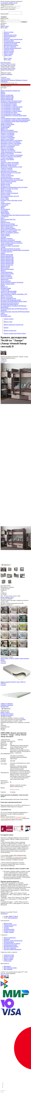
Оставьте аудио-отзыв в (7, 713)
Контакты (6, 33)
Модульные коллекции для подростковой (12, 180)
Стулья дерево (4, 204)
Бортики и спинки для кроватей (9, 193)
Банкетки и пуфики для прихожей (10, 245)
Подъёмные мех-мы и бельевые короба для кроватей (15, 250)
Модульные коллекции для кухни (10, 196)
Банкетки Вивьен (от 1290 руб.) (9, 225)
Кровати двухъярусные (7, 95)
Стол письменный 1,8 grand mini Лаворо (11, 106)
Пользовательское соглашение (12, 42)
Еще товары (4, 314)
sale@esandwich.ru (13, 918)
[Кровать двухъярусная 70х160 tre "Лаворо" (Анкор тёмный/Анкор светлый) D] (3, 571)
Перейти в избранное (6, 74)
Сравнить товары (5, 78)
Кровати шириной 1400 (7, 259)
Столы (2, 202)
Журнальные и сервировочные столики (11, 166)
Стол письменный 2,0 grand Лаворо (10, 109)
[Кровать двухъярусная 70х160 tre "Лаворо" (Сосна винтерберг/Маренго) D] (5, 655)
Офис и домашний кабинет (8, 228)
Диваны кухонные (6, 203)
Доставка (6, 927)
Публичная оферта (9, 40)
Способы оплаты (8, 926)
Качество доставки (9, 51)
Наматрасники (5, 279)
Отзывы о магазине (9, 930)
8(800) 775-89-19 (5, 712)
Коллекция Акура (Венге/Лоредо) (10, 303)
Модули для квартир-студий (8, 298)
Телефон (3, 6)
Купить (3, 362)
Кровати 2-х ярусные (6, 183)
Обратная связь (5, 975)
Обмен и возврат (8, 54)
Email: (3, 20)
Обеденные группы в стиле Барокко (10, 142)
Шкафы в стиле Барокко (7, 153)
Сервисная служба (9, 49)
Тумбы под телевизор (6, 168)
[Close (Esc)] (1, 1090)
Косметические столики (7, 273)
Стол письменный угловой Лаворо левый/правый (14, 121)
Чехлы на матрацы (6, 281)
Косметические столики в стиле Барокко (12, 155)
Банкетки (3, 221)
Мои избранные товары (10, 967)
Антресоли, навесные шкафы (9, 291)
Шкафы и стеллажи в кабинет (9, 231)
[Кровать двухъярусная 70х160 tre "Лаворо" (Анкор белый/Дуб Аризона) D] (23, 613)
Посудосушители (5, 209)
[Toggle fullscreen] (2, 1090)
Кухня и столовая (5, 194)
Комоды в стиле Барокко (7, 159)
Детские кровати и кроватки (8, 181)
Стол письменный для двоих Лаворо (11, 114)
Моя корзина (7, 966)
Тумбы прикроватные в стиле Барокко (11, 152)
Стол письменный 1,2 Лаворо (9, 105)
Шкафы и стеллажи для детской (9, 188)
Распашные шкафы (6, 125)
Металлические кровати (7, 269)
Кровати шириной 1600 (7, 98)
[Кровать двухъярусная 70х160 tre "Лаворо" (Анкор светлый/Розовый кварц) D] (5, 630)
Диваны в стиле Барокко (7, 149)
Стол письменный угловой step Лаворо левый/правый (15, 120)
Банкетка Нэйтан (5, 222)
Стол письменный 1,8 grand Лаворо (10, 108)
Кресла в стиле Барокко (7, 147)
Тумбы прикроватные (6, 123)
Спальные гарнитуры (6, 251)
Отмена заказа (8, 55)
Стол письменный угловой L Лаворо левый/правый (15, 118)
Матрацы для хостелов (7, 297)
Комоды (3, 92)
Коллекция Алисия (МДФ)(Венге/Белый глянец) (14, 301)
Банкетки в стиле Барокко (8, 146)
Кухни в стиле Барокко (7, 136)
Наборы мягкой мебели (7, 226)
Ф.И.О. (3, 7)
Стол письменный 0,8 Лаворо (9, 103)
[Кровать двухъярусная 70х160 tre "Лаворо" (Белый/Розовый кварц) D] (14, 638)
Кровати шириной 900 (7, 256)
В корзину (3, 663)
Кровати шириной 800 (7, 99)
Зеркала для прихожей (7, 244)
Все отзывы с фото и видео (8, 65)
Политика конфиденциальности (12, 48)
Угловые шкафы (5, 127)
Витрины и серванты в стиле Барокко (11, 156)
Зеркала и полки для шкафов (8, 292)
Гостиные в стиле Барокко (8, 137)
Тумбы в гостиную (6, 174)
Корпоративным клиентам (11, 45)
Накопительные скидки (10, 35)
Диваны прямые (5, 213)
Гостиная (3, 161)
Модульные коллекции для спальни (10, 248)
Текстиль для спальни (6, 278)
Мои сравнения (8, 969)
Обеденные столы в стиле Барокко (10, 144)
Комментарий (4, 14)
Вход (2, 62)
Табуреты (3, 206)
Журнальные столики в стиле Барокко (11, 143)
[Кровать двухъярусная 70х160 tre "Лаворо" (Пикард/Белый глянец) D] (14, 647)
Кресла (2, 218)
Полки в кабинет (5, 234)
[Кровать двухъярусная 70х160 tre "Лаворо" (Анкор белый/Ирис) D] (14, 621)
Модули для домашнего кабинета (10, 232)
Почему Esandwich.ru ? (10, 36)
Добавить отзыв (9, 597)
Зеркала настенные (6, 275)
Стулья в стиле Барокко (7, 158)
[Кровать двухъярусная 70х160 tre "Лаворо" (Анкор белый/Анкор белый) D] (14, 613)
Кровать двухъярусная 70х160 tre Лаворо (15, 333)
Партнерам (7, 38)
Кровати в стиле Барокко (7, 133)
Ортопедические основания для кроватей (12, 282)
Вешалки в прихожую (7, 238)
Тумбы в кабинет (5, 235)
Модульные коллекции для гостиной (11, 172)
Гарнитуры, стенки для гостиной (10, 162)
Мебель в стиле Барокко (7, 130)
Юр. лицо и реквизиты (10, 46)
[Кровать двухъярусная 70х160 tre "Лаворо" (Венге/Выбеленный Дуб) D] (5, 647)
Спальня (3, 247)
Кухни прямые (5, 197)
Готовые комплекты (6, 177)
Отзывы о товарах (9, 932)
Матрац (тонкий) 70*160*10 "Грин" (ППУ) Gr (13, 682)
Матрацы (3, 270)
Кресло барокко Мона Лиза (8, 219)
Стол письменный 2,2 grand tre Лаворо (11, 111)
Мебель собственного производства (10, 90)
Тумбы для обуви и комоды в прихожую (11, 243)
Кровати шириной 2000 (7, 263)
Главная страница (8, 318)
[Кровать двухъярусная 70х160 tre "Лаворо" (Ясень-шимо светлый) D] (14, 655)
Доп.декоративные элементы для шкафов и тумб (14, 294)
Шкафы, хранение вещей (7, 124)
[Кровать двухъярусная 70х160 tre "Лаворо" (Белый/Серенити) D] (23, 638)
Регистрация (7, 62)
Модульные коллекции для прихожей (11, 241)
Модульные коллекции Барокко (9, 131)
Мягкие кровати (5, 267)
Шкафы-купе (4, 128)
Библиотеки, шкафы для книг (9, 165)
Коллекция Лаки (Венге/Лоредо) (9, 304)
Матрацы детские (5, 185)
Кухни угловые (5, 199)
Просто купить (8, 923)
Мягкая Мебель (5, 212)
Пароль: (3, 21)
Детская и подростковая (7, 175)
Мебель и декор (8, 321)
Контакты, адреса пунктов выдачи (13, 39)
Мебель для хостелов (6, 295)
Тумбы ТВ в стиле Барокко (8, 150)
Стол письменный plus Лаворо (9, 112)
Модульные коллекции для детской (10, 178)
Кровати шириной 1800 (7, 262)
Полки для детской (6, 190)
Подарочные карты (6, 316)
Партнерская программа (10, 43)
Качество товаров (8, 52)
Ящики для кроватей (6, 191)
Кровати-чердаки (5, 184)
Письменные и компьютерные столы (11, 102)
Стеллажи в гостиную (7, 169)
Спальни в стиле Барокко (7, 134)
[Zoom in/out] (4, 1090)
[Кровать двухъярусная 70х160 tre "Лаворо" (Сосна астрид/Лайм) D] (23, 630)
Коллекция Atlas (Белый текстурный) (11, 300)
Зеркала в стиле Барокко (7, 139)
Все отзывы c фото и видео (8, 68)
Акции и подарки (8, 32)
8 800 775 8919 (5, 26)
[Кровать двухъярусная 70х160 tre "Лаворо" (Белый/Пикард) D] (5, 638)
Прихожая (3, 237)
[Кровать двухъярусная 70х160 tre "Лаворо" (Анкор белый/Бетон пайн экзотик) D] (5, 621)
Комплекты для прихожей (8, 240)
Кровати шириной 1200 (7, 96)
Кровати (3, 93)
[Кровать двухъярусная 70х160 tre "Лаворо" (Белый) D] (14, 630)
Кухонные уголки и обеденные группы (11, 101)
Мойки (2, 207)
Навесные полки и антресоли (9, 171)
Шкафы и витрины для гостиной (10, 163)
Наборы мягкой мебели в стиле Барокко (11, 140)
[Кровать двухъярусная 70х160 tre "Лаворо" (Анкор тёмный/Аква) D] (23, 621)
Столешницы (4, 210)
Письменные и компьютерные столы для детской (14, 187)
